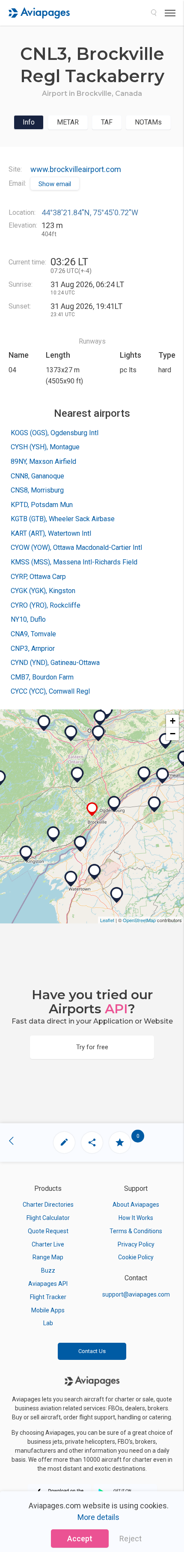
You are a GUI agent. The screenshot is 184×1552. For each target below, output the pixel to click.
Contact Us (92, 1351)
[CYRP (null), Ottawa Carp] (71, 733)
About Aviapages (136, 1204)
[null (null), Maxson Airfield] (80, 844)
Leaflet (107, 920)
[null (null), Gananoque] (53, 834)
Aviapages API (48, 1283)
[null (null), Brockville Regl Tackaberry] (92, 809)
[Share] (92, 1142)
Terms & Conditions (136, 1231)
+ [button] (172, 720)
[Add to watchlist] (120, 1142)
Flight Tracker (48, 1297)
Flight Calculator (48, 1217)
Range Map (48, 1257)
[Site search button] (153, 13)
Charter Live (48, 1244)
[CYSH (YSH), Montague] (77, 775)
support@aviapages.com (136, 1294)
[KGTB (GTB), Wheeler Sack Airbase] (94, 872)
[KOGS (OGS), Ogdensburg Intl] (114, 804)
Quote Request (48, 1231)
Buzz (48, 1270)
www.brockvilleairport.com (75, 169)
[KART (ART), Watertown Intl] (71, 879)
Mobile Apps (48, 1310)
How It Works (136, 1217)
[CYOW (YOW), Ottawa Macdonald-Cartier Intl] (98, 733)
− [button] (172, 733)
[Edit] (64, 1142)
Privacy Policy (136, 1244)
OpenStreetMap (139, 920)
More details (98, 1517)
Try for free (92, 1047)
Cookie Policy (136, 1257)
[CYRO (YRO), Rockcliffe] (100, 718)
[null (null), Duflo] (117, 895)
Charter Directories (48, 1204)
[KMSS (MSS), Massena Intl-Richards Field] (162, 776)
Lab (48, 1323)
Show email (55, 184)
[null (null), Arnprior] (44, 723)
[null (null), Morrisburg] (144, 774)
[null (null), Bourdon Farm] (165, 741)
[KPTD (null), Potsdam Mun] (154, 804)
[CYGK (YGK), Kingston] (26, 854)
